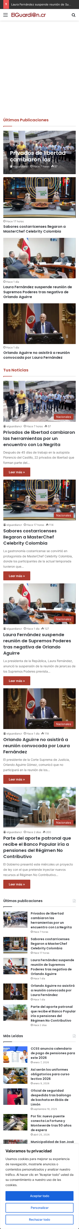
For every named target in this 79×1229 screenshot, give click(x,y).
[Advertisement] (39, 75)
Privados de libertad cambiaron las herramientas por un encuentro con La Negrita (39, 438)
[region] (39, 1186)
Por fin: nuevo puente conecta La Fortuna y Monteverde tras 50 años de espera (51, 1123)
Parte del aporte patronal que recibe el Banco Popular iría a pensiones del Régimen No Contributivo (37, 847)
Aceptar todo (39, 1196)
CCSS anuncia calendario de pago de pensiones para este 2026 (53, 1053)
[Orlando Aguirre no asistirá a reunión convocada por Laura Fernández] (39, 323)
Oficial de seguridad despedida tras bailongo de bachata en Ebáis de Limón (51, 1097)
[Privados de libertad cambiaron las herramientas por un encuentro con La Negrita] (39, 152)
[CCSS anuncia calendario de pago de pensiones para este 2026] (15, 1054)
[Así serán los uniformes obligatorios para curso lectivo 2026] (15, 1075)
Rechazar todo (39, 1219)
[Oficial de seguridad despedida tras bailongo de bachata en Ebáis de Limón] (15, 1096)
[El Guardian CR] (28, 15)
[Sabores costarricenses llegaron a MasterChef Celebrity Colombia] (39, 197)
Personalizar (39, 1208)
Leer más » (17, 472)
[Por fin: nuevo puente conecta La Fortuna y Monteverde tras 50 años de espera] (15, 1122)
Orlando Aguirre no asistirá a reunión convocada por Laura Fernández (36, 355)
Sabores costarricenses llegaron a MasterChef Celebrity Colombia (34, 229)
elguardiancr (21, 166)
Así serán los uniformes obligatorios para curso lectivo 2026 (50, 1074)
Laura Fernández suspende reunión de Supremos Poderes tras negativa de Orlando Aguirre (37, 291)
